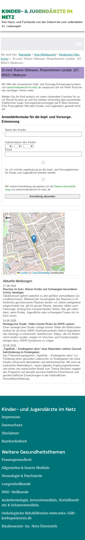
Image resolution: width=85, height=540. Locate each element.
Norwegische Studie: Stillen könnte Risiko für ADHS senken (38, 324)
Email (8, 149)
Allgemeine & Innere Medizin (26, 468)
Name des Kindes (15, 129)
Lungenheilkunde (16, 484)
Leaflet (24, 272)
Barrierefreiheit (14, 441)
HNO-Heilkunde (15, 492)
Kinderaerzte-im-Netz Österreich (29, 526)
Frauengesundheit (17, 460)
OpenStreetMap (41, 272)
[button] (34, 239)
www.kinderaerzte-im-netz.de (24, 87)
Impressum (11, 417)
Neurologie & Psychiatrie (22, 476)
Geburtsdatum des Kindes (20, 142)
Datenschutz (12, 425)
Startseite (25, 54)
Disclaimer (10, 433)
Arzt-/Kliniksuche (45, 54)
